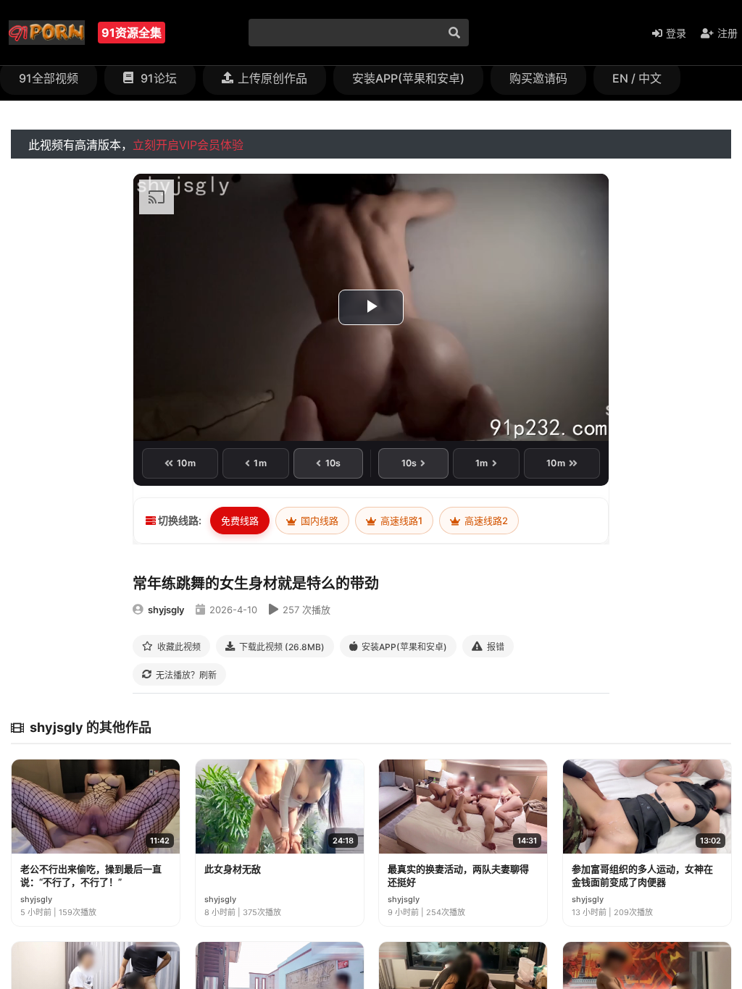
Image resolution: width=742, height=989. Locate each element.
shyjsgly (166, 609)
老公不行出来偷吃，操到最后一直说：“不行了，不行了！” (91, 875)
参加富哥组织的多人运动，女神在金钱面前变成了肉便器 (642, 875)
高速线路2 (485, 520)
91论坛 (157, 78)
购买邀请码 (538, 78)
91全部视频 (48, 78)
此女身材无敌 (232, 869)
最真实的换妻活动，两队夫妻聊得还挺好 (458, 875)
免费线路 (240, 520)
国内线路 (318, 520)
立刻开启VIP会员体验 (188, 145)
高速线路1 (400, 520)
